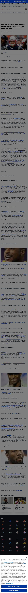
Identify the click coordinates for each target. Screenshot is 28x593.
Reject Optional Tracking (14, 586)
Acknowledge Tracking (14, 590)
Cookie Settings (9, 583)
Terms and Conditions (8, 562)
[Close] (26, 557)
